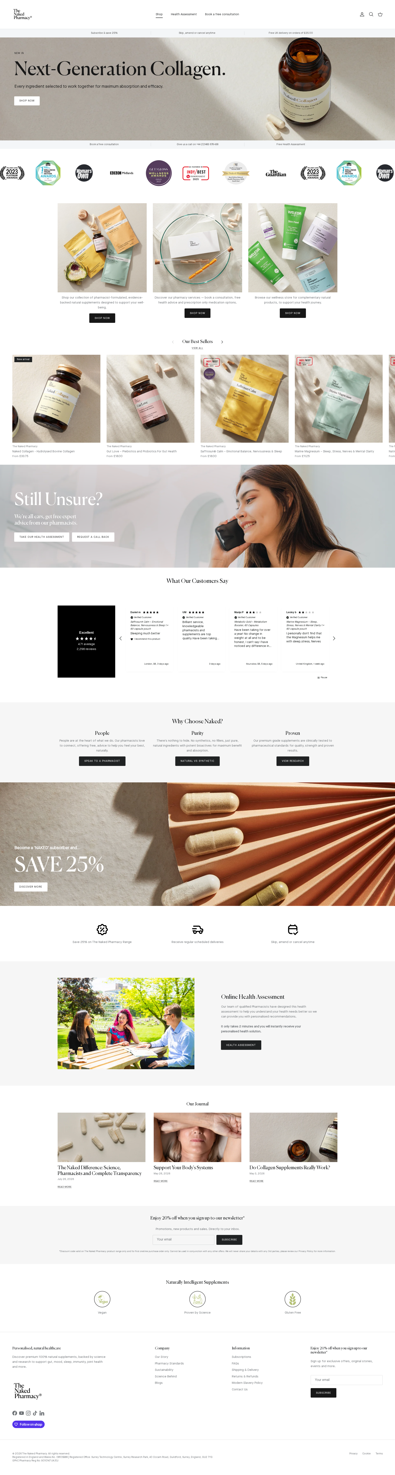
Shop (159, 14)
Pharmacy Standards (169, 1363)
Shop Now (27, 100)
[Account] (361, 14)
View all (197, 348)
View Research (293, 761)
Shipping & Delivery (245, 1370)
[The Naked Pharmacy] (22, 14)
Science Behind (166, 1376)
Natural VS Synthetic (197, 761)
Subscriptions (241, 1357)
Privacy (353, 1454)
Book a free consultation (222, 14)
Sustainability (164, 1370)
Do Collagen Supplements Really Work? (290, 1168)
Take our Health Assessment (41, 537)
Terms (379, 1454)
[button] (121, 638)
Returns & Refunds (245, 1376)
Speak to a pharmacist (102, 761)
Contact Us (240, 1389)
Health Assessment (184, 14)
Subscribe (229, 1239)
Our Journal (197, 1104)
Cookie (366, 1454)
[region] (227, 638)
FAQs (235, 1363)
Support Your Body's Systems (183, 1168)
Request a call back (93, 537)
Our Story (161, 1357)
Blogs (159, 1383)
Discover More (30, 887)
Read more (65, 1187)
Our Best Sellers (197, 342)
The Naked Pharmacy (34, 1454)
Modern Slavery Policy (247, 1383)
